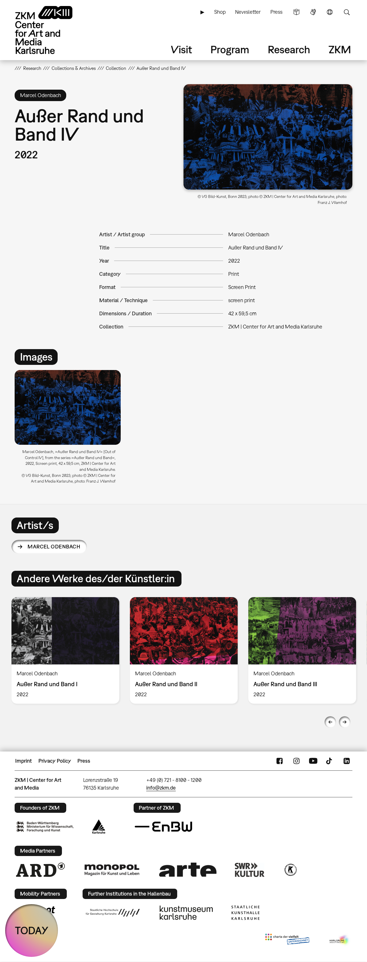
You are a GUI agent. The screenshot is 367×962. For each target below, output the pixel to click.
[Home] (52, 30)
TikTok (329, 761)
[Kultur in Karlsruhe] (290, 870)
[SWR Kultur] (250, 870)
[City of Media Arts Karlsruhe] (339, 940)
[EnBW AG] (163, 827)
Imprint (23, 761)
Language (329, 12)
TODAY (31, 930)
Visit (181, 49)
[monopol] (111, 869)
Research (289, 49)
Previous (330, 722)
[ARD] (40, 870)
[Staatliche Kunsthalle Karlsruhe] (245, 913)
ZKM (340, 49)
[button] (268, 137)
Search (346, 12)
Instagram (296, 761)
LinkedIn (346, 761)
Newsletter (248, 12)
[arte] (187, 870)
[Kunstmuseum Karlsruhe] (186, 913)
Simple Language (296, 12)
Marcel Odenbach (54, 547)
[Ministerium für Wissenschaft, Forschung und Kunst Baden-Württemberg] (44, 826)
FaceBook (279, 761)
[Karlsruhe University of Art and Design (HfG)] (112, 912)
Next (344, 722)
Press (276, 12)
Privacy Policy (54, 761)
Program (229, 49)
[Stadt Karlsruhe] (99, 826)
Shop (220, 12)
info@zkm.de (161, 788)
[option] (70, 429)
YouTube (313, 761)
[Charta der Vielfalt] (287, 940)
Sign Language (313, 12)
